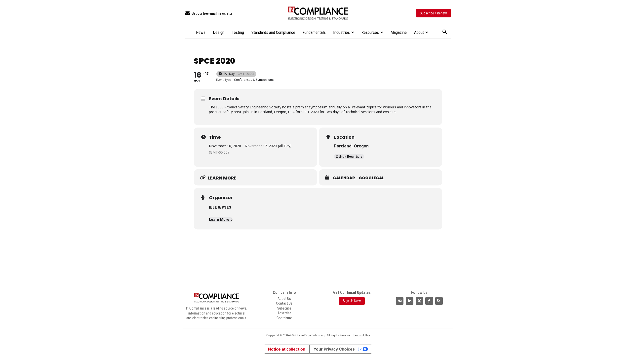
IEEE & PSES (220, 207)
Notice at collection (286, 349)
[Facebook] (429, 301)
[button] (445, 32)
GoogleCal (371, 178)
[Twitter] (419, 301)
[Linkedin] (409, 301)
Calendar (344, 178)
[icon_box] (209, 13)
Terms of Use (361, 335)
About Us (284, 298)
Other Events (347, 156)
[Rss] (439, 301)
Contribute (284, 318)
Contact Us (284, 303)
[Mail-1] (399, 301)
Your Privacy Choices (334, 349)
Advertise (284, 313)
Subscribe (284, 308)
